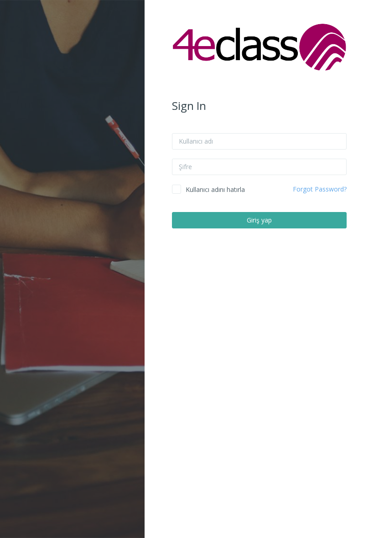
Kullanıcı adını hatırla (215, 189)
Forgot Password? (320, 189)
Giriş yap (259, 220)
